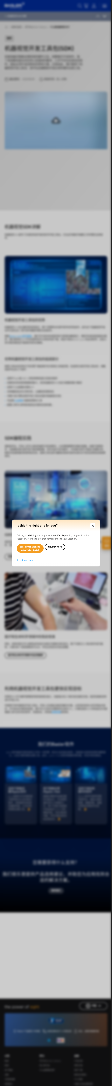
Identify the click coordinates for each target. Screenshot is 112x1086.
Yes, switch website (30, 548)
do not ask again (25, 560)
